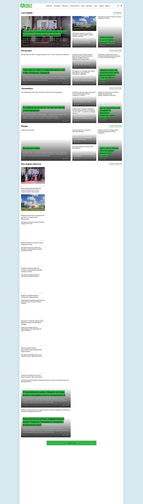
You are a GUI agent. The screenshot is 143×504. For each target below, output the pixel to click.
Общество (65, 6)
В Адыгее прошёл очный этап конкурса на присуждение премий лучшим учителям (31, 269)
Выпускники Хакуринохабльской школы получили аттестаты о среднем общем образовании (31, 189)
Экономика (57, 6)
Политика (49, 6)
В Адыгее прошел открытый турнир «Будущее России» (32, 243)
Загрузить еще (71, 443)
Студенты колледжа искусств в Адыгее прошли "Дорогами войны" (31, 376)
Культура (89, 6)
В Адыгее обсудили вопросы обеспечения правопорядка (30, 296)
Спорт (95, 6)
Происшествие (74, 6)
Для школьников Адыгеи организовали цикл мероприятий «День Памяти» (31, 349)
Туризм (101, 6)
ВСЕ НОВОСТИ (118, 12)
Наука (83, 6)
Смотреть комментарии (115, 50)
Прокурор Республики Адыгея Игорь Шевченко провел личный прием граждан (32, 322)
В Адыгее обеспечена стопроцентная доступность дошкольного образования (32, 217)
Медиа (107, 6)
